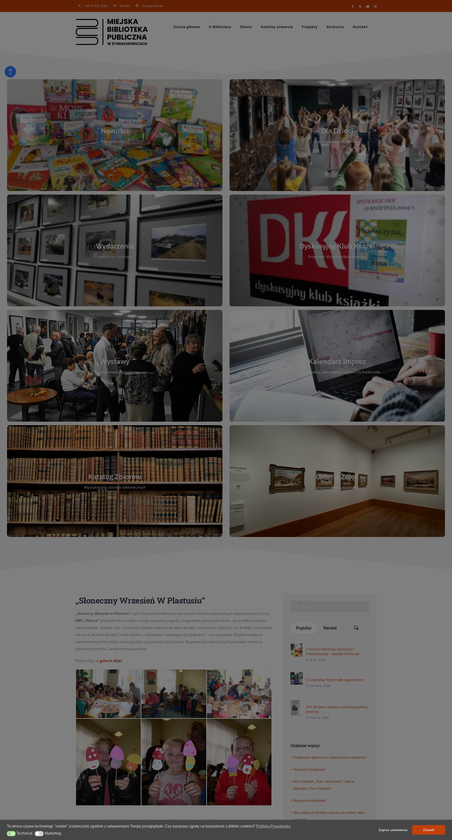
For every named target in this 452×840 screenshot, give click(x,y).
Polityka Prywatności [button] (273, 826)
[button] (11, 833)
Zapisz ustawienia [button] (393, 830)
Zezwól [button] (428, 830)
